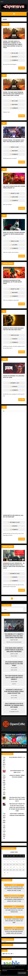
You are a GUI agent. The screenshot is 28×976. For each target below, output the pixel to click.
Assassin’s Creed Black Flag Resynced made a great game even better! (14, 691)
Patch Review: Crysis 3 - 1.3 (17, 757)
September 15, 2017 (15, 522)
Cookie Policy (4, 970)
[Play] (3, 746)
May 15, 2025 (15, 53)
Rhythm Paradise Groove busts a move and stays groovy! (14, 677)
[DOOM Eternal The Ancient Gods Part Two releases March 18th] (14, 137)
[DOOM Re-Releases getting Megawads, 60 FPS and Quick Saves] (14, 277)
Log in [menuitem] (2, 1)
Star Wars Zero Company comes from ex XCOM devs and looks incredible (14, 649)
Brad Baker (15, 104)
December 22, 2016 (15, 573)
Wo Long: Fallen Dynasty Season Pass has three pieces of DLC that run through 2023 (14, 910)
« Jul (4, 875)
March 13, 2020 (15, 241)
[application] (14, 740)
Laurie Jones (14, 197)
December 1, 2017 (14, 383)
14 (20, 864)
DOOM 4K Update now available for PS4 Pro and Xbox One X (13, 329)
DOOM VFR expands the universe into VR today (13, 376)
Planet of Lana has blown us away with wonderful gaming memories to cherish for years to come (14, 888)
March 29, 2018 (15, 335)
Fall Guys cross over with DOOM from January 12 (14, 187)
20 (17, 867)
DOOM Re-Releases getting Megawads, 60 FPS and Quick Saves (12, 281)
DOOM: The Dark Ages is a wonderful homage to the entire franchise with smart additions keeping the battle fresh (12, 44)
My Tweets (3, 941)
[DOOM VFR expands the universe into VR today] (14, 373)
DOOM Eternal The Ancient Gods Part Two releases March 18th (13, 141)
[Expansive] (14, 7)
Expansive (14, 338)
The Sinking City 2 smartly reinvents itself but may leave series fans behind (14, 636)
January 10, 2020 (14, 289)
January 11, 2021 (14, 193)
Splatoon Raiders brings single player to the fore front (14, 663)
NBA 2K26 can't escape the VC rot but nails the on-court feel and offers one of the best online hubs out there (17, 807)
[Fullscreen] (25, 746)
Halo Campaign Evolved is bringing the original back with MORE (14, 705)
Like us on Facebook (7, 945)
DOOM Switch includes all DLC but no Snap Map (13, 516)
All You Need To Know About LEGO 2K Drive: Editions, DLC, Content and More (14, 920)
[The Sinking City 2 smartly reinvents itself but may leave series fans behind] (14, 631)
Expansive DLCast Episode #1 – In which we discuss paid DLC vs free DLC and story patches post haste (14, 565)
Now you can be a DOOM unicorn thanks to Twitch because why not (14, 234)
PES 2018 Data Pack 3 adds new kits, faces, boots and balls (17, 799)
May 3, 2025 (15, 101)
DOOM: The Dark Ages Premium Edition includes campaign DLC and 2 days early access (13, 93)
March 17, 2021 (15, 147)
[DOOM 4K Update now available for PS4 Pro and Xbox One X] (14, 325)
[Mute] (22, 746)
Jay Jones (14, 244)
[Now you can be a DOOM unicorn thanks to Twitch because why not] (14, 229)
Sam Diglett (15, 56)
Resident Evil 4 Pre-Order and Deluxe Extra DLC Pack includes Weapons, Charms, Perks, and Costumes (14, 931)
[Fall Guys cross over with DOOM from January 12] (14, 183)
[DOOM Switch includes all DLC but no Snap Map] (14, 512)
